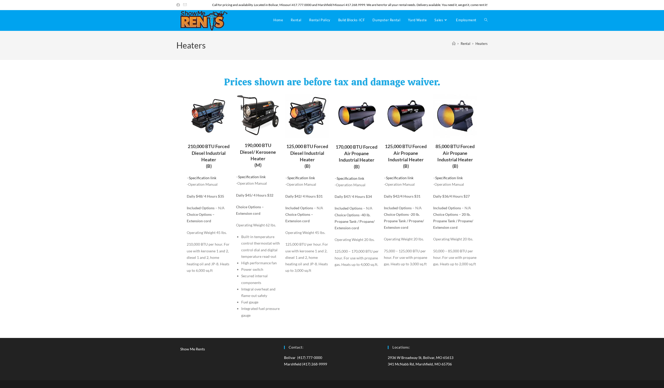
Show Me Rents (192, 349)
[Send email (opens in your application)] (185, 5)
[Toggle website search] (486, 20)
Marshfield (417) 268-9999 (305, 364)
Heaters (481, 43)
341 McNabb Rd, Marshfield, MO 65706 (420, 364)
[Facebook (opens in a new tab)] (179, 5)
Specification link (202, 178)
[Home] (453, 43)
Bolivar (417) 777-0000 (303, 357)
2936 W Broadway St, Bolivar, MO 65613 (420, 357)
